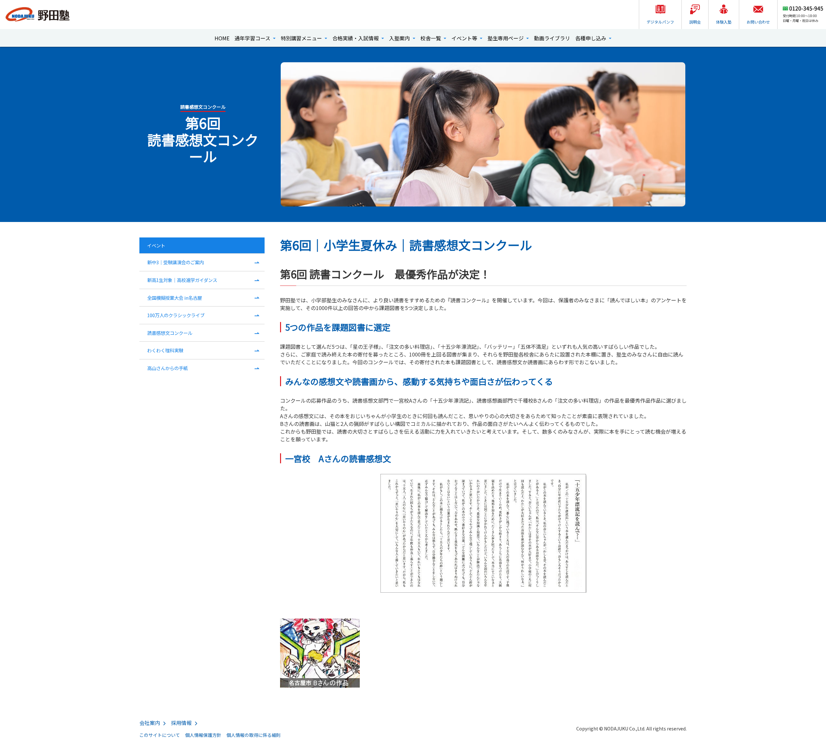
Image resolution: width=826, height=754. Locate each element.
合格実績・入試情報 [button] (356, 38)
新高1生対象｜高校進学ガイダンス (182, 279)
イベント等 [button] (464, 38)
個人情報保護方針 (203, 735)
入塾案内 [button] (400, 38)
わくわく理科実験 (165, 350)
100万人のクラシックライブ (176, 315)
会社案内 (149, 723)
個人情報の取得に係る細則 (254, 735)
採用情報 (181, 723)
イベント (156, 245)
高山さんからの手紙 (167, 368)
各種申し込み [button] (591, 38)
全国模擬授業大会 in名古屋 (174, 297)
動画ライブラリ (552, 38)
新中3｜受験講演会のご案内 (175, 262)
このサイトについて (159, 735)
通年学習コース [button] (253, 38)
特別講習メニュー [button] (302, 38)
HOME (222, 38)
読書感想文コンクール (169, 332)
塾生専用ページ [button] (506, 38)
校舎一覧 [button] (431, 38)
